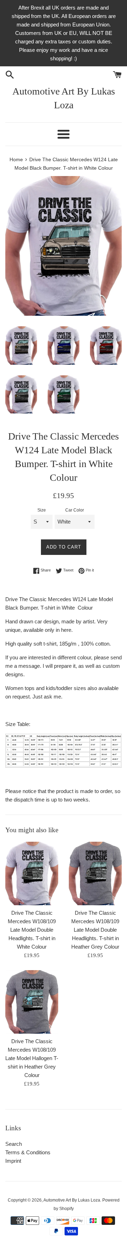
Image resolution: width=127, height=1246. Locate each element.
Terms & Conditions (27, 1152)
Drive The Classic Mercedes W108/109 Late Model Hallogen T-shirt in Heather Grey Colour (31, 1058)
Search (13, 1144)
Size (41, 510)
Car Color (74, 510)
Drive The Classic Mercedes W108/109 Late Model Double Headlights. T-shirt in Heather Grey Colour (95, 930)
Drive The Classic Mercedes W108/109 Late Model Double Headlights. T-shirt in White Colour (32, 930)
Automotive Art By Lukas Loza (63, 98)
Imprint (13, 1161)
